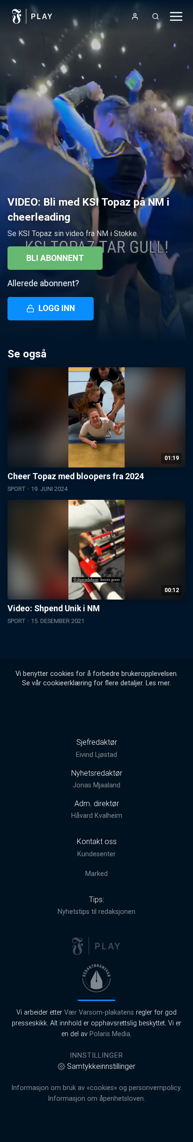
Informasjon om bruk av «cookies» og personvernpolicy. (96, 1088)
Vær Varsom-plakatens (99, 1012)
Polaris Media (109, 1034)
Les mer (158, 683)
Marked (96, 874)
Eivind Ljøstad (96, 755)
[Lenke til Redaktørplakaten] (96, 978)
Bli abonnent (55, 258)
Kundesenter (96, 854)
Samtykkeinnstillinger (101, 1066)
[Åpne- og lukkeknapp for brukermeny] (135, 16)
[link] (32, 16)
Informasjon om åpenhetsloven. (96, 1099)
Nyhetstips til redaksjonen (96, 912)
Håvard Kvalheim (96, 816)
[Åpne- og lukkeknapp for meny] (176, 16)
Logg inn (56, 308)
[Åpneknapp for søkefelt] (155, 16)
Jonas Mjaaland (96, 785)
